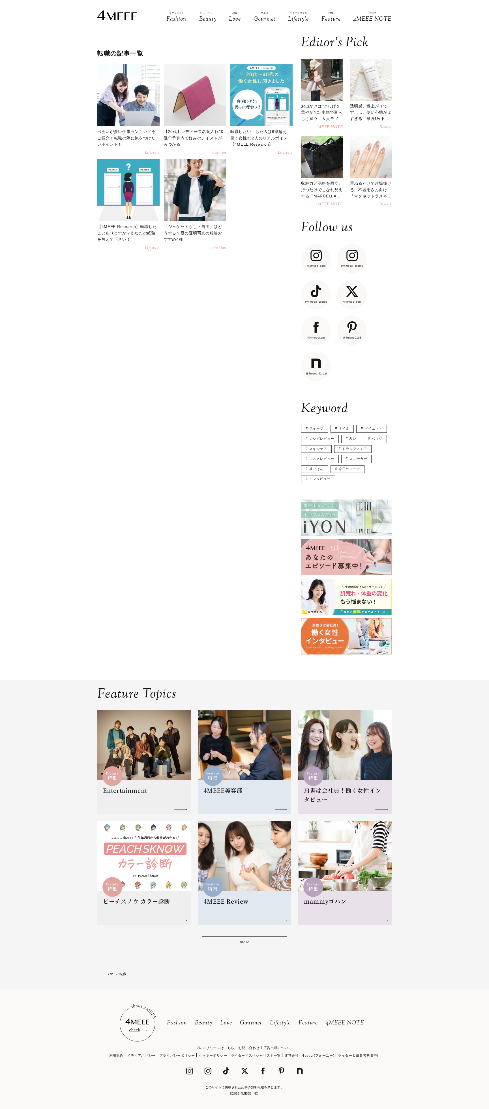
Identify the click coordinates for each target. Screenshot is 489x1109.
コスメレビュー (321, 459)
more (244, 942)
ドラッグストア (354, 449)
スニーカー (358, 459)
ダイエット (373, 428)
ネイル (344, 428)
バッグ (377, 439)
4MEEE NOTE (345, 1023)
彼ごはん (316, 469)
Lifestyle (280, 1023)
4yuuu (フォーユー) (318, 1056)
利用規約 (116, 1056)
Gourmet (251, 1023)
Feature (308, 1023)
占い (352, 439)
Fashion (177, 1023)
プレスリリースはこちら (215, 1048)
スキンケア (318, 449)
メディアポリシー (141, 1056)
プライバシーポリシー (177, 1056)
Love (226, 1023)
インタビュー (320, 479)
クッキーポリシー (213, 1056)
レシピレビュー (321, 439)
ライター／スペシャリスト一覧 (256, 1056)
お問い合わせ (249, 1048)
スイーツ (316, 428)
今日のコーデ (349, 469)
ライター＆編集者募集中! (358, 1056)
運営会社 (291, 1056)
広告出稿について (277, 1048)
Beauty (203, 1023)
